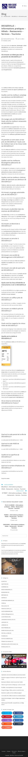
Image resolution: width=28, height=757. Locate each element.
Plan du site (14, 751)
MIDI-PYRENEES (4, 627)
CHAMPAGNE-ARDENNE (6, 600)
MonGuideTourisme (8, 39)
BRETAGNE (3, 595)
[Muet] (22, 666)
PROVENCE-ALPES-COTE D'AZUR (8, 644)
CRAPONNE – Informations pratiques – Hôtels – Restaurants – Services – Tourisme (14, 526)
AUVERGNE (3, 587)
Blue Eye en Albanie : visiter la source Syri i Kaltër (12, 682)
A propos (3, 751)
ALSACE (3, 581)
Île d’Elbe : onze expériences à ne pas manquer (11, 687)
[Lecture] (3, 666)
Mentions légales (21, 751)
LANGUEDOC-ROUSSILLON (7, 619)
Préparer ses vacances (6, 641)
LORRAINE (3, 625)
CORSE (2, 603)
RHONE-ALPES (7, 40)
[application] (14, 661)
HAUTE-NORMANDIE (6, 611)
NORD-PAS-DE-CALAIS (6, 630)
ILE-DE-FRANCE (4, 616)
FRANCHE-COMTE (5, 608)
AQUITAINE (3, 584)
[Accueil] (1, 16)
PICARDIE (3, 636)
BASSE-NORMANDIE (5, 589)
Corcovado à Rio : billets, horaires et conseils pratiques (13, 695)
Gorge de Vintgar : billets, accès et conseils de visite (12, 690)
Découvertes (4, 606)
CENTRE (3, 597)
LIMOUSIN (3, 622)
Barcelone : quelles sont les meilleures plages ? (11, 693)
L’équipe (8, 751)
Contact (14, 752)
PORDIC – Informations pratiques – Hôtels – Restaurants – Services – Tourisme (14, 516)
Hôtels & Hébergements (6, 614)
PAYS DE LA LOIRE (5, 633)
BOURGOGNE (4, 592)
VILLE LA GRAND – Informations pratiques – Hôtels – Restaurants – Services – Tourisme (14, 506)
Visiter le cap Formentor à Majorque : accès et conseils (13, 684)
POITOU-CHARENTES (6, 638)
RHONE (7, 478)
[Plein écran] (24, 666)
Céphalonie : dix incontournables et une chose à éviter (13, 674)
